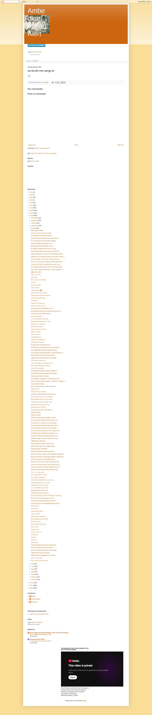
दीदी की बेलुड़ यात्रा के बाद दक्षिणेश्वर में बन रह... (42, 308)
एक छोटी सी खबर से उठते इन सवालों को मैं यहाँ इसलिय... (44, 373)
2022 (31, 195)
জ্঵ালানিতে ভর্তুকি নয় (36, 272)
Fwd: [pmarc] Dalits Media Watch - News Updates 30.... (47, 352)
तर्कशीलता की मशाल (36, 412)
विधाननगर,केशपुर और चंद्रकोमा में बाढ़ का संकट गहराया (44, 425)
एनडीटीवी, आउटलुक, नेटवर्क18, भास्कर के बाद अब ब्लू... (44, 438)
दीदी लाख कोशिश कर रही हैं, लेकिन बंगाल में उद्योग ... (43, 355)
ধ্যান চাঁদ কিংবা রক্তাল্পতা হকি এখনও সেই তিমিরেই (41, 397)
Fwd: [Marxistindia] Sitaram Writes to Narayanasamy (46, 267)
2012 (31, 583)
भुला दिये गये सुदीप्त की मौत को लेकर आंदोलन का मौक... (44, 550)
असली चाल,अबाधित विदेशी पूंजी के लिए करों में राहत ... (44, 394)
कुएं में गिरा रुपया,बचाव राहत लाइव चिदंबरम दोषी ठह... (43, 459)
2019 (31, 200)
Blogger (84, 700)
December (34, 218)
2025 (31, 192)
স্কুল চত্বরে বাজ (34, 527)
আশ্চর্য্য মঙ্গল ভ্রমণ (35, 389)
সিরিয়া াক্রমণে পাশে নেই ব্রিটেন (38, 280)
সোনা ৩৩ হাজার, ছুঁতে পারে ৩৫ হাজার (39, 475)
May (32, 569)
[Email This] (56, 82)
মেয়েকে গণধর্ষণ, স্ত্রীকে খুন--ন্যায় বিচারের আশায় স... (42, 363)
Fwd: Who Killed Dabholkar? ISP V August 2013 (45, 431)
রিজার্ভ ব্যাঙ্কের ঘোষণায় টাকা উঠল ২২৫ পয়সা (40, 321)
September (34, 225)
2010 (31, 588)
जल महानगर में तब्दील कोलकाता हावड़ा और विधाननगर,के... (45, 470)
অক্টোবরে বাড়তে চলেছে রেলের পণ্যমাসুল (39, 485)
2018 (31, 202)
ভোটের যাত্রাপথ (34, 300)
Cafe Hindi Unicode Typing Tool (38, 614)
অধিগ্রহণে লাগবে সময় (36, 274)
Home (76, 145)
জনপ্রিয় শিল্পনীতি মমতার (36, 337)
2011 (31, 585)
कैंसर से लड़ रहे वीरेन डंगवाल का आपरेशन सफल (42, 444)
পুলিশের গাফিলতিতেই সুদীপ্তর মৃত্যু (38, 524)
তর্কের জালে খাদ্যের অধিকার (37, 511)
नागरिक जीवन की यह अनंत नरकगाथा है (40, 553)
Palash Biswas (35, 599)
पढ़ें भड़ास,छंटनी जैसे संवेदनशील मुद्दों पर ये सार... (42, 246)
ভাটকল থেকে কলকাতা (35, 334)
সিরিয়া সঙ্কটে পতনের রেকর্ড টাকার (38, 392)
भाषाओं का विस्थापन (36, 415)
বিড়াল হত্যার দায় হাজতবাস (36, 316)
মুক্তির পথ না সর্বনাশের (36, 332)
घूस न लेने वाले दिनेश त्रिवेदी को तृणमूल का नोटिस (40, 634)
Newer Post (31, 145)
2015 (31, 210)
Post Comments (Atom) (43, 148)
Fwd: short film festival (37, 384)
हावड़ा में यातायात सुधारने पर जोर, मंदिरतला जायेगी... (43, 446)
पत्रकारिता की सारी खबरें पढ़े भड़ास (39, 490)
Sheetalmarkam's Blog (37, 639)
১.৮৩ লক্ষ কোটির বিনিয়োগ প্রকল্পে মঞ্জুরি (39, 319)
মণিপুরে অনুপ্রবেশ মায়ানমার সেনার (38, 360)
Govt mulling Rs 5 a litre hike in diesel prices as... (45, 259)
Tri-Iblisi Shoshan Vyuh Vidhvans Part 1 (40, 641)
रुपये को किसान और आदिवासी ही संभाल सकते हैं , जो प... (44, 433)
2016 (31, 208)
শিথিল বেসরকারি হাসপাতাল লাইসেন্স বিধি (39, 519)
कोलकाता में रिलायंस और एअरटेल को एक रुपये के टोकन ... (45, 238)
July (32, 564)
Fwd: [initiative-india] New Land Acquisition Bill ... (45, 379)
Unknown (34, 602)
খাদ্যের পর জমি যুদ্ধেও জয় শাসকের (38, 329)
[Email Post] (52, 82)
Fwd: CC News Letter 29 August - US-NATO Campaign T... (48, 381)
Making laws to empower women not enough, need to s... (48, 256)
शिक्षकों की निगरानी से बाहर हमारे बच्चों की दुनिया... (43, 451)
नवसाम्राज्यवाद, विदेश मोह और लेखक (40, 376)
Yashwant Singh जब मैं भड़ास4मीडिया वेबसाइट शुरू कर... (45, 503)
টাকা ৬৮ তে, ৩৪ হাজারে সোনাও (37, 472)
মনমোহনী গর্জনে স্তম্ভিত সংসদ (38, 303)
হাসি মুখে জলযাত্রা (35, 287)
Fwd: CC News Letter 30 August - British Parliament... (47, 261)
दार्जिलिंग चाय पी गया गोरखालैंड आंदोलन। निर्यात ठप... (44, 555)
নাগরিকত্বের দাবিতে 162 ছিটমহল (38, 516)
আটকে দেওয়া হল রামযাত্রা (36, 558)
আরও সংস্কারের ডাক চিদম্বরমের (38, 477)
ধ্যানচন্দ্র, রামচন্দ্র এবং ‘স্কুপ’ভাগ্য (38, 407)
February (34, 577)
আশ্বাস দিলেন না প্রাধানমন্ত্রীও (37, 368)
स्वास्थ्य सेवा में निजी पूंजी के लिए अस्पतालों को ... (42, 547)
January (33, 579)
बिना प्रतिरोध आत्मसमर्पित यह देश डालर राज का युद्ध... (44, 248)
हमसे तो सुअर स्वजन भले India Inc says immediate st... (45, 347)
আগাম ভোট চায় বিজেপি (36, 285)
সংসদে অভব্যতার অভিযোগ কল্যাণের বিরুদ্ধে (40, 366)
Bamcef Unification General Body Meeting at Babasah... (47, 454)
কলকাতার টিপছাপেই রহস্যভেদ (37, 342)
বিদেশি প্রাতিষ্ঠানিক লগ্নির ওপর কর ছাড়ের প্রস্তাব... (42, 399)
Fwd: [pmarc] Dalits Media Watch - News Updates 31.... (47, 269)
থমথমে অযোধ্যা (34, 508)
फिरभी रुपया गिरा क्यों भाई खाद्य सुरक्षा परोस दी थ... (43, 498)
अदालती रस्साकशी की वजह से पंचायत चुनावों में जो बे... (44, 545)
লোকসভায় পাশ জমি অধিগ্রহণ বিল (38, 339)
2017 (31, 205)
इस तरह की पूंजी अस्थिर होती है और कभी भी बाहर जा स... (44, 420)
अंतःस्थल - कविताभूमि (32, 61)
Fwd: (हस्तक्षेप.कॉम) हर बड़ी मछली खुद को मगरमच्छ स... (44, 350)
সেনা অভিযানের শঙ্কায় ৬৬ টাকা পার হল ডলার (40, 483)
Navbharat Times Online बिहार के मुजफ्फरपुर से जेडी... (45, 462)
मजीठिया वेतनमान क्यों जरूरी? (38, 441)
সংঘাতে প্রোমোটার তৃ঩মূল (37, 290)
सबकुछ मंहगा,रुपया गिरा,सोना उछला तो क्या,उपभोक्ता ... (44, 358)
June (32, 566)
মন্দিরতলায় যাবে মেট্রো (36, 521)
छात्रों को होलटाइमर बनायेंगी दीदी (39, 449)
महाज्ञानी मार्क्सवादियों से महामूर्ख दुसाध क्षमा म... (42, 243)
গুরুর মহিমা (33, 282)
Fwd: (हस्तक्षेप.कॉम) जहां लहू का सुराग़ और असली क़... (44, 428)
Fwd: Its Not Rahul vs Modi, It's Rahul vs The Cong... (46, 495)
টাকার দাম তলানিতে (35, 506)
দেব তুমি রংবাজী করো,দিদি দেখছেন (38, 298)
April (32, 572)
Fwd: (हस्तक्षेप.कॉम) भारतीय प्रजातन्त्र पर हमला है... (44, 501)
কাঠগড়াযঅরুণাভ (34, 542)
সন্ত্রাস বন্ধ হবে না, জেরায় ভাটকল (38, 324)
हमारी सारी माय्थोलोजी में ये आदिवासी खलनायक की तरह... (44, 436)
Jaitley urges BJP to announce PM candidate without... (47, 254)
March (33, 574)
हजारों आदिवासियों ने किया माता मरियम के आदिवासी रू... (44, 371)
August (33, 228)
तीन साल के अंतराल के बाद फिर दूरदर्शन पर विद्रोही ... (44, 241)
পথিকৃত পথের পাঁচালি (35, 514)
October (33, 223)
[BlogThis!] (58, 82)
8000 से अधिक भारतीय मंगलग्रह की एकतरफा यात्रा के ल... (45, 251)
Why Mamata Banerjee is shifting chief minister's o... (46, 311)
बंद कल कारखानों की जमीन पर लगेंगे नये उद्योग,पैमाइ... (44, 386)
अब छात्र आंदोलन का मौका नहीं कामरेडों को (41, 235)
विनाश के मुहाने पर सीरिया (37, 230)
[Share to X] (60, 82)
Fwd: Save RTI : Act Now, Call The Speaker (44, 423)
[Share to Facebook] (62, 82)
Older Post (121, 145)
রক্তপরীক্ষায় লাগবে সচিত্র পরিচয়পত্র (39, 293)
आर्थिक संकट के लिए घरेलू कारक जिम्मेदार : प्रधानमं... (44, 418)
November (34, 220)
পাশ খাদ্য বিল (34, 540)
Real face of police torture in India (41, 233)
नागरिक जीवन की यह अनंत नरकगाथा (40, 493)
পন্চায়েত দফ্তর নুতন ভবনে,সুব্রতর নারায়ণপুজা (40, 295)
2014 (31, 213)
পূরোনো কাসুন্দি (34, 277)
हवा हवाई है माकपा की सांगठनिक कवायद (40, 313)
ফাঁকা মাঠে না (33, 537)
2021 (31, 197)
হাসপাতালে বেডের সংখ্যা (36, 532)
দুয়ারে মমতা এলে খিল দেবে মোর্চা (38, 306)
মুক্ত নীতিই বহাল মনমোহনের (37, 326)
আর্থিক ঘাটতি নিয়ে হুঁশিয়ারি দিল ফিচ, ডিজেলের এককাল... (43, 480)
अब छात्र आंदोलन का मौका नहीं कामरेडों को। (42, 410)
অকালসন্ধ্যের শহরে (35, 529)
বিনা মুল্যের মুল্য (34, 534)
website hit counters (35, 54)
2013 (31, 215)
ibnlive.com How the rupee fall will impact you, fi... (46, 464)
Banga (33, 596)
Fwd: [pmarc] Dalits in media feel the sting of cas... (46, 264)
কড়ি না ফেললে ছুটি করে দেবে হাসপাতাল (39, 560)
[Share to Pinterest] (64, 82)
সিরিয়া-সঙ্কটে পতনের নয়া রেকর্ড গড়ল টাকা (40, 405)
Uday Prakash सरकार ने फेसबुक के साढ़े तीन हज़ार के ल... (45, 467)
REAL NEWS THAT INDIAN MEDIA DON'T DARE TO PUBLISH (49, 633)
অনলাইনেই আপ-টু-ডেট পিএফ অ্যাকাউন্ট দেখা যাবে (41, 402)
